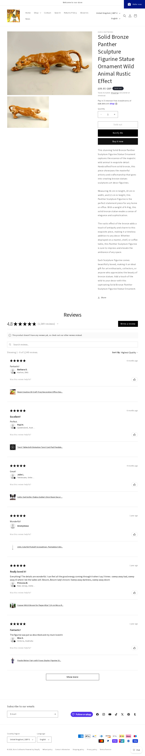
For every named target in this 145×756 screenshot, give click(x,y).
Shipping (114, 93)
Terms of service (105, 749)
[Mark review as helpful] (134, 379)
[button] (37, 13)
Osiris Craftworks (19, 749)
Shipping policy (78, 749)
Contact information (62, 749)
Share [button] (103, 297)
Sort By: (116, 352)
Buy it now (117, 141)
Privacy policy (92, 749)
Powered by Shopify (32, 749)
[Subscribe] (55, 714)
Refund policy (48, 749)
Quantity (101, 109)
